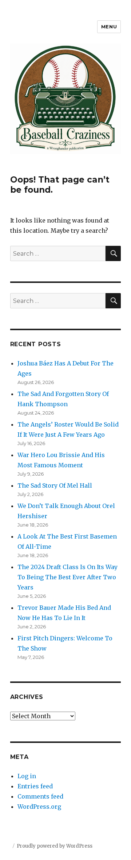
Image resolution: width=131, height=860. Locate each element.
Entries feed (35, 786)
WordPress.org (39, 806)
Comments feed (40, 796)
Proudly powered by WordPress (54, 846)
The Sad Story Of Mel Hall (54, 485)
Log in (26, 776)
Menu (109, 26)
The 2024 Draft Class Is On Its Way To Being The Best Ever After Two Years (67, 577)
